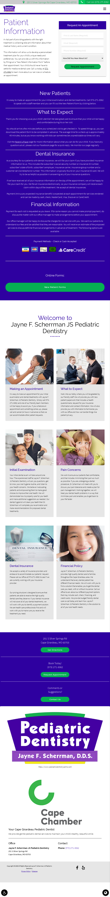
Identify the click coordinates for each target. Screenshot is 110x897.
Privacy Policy (26, 871)
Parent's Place (21, 141)
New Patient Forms (55, 287)
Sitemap (35, 871)
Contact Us (55, 699)
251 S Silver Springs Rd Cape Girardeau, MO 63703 (51, 2)
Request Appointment (55, 674)
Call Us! (98, 2)
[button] (105, 8)
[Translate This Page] (105, 892)
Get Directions (55, 650)
